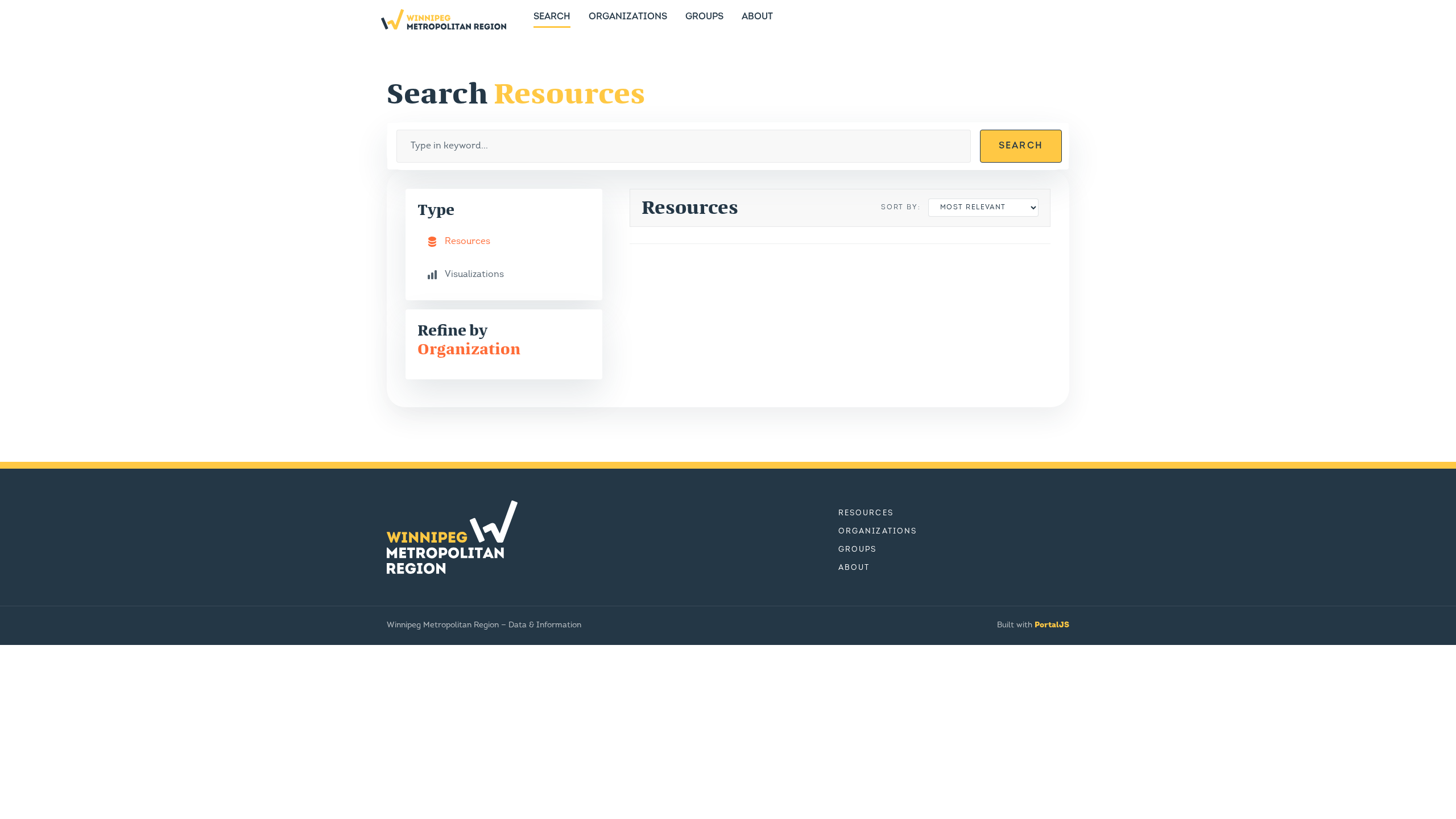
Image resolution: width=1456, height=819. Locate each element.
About (854, 568)
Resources (866, 513)
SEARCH (551, 17)
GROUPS (704, 17)
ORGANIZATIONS (628, 17)
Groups (857, 549)
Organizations (877, 531)
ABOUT (757, 17)
